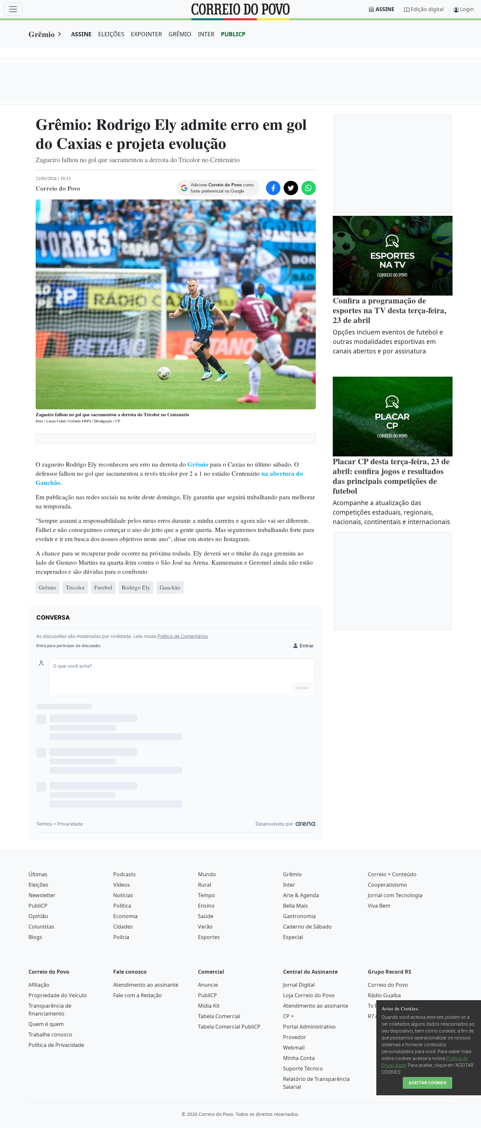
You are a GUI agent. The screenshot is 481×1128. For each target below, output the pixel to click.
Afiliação (38, 984)
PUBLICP (233, 34)
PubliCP (37, 905)
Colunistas (41, 926)
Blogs (35, 937)
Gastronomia (299, 916)
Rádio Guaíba (384, 995)
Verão (205, 926)
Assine (385, 9)
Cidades (123, 926)
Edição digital (427, 9)
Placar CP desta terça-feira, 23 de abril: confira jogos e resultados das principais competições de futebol (391, 476)
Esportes (209, 937)
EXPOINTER (146, 34)
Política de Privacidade (56, 1045)
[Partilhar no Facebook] (273, 188)
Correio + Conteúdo (392, 874)
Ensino (206, 905)
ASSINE (81, 34)
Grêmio (41, 34)
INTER (206, 34)
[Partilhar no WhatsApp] (308, 188)
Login (467, 9)
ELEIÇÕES (111, 34)
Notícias (123, 895)
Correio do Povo (388, 984)
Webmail (294, 1047)
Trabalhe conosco (50, 1034)
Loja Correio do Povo (309, 995)
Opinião (38, 916)
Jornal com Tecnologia (395, 895)
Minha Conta (299, 1058)
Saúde (205, 916)
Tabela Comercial (219, 1016)
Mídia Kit (209, 1005)
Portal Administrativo (309, 1026)
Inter (289, 884)
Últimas (37, 874)
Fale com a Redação (137, 995)
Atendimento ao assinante (145, 984)
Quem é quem (46, 1024)
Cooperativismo (387, 884)
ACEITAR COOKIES (427, 1082)
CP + (288, 1016)
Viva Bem (379, 905)
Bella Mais (295, 905)
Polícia (121, 937)
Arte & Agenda (301, 895)
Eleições (38, 884)
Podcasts (124, 874)
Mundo (207, 874)
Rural (204, 884)
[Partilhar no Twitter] (291, 188)
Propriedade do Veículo (57, 995)
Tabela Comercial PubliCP (229, 1026)
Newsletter (42, 895)
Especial (293, 937)
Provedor (294, 1037)
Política (122, 905)
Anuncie (208, 984)
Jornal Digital (299, 984)
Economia (125, 916)
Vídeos (121, 884)
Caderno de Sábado (307, 926)
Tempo (206, 895)
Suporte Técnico (303, 1068)
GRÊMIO (180, 34)
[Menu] (13, 9)
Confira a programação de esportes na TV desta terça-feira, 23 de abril (389, 310)
